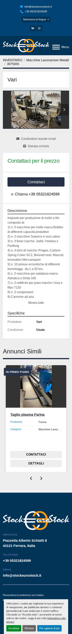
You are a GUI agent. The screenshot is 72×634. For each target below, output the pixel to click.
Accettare (13, 628)
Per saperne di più (49, 628)
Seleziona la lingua (34, 19)
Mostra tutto (36, 302)
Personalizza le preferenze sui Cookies (23, 595)
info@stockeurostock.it (38, 6)
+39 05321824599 (36, 11)
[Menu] (56, 47)
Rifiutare (29, 628)
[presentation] (31, 477)
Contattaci (36, 182)
